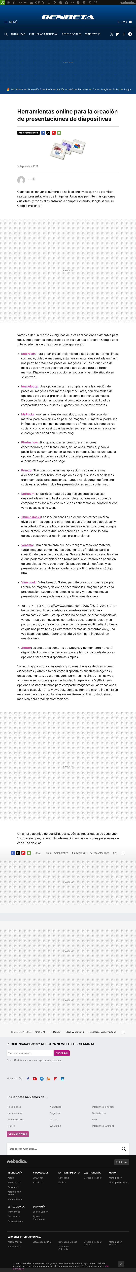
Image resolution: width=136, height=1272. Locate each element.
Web (48, 852)
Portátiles (83, 89)
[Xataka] (2, 2)
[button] (31, 179)
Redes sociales (16, 1119)
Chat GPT (40, 1032)
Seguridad (55, 1113)
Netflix (11, 1125)
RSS (48, 1078)
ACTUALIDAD (18, 34)
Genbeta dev (99, 1113)
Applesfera (13, 1187)
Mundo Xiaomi (15, 1199)
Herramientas (15, 1113)
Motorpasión (115, 1177)
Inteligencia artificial (103, 1106)
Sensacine (63, 1177)
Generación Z (34, 89)
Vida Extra (38, 1182)
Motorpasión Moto (118, 1182)
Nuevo (122, 22)
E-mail (59, 133)
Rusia (49, 89)
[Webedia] (17, 1161)
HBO (71, 89)
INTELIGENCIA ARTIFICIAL (43, 34)
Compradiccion (15, 1221)
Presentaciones (101, 852)
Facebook (124, 34)
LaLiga (127, 89)
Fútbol (116, 89)
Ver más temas (17, 1134)
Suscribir (62, 1053)
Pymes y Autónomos (39, 1217)
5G (94, 89)
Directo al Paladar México (93, 1243)
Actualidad (56, 1106)
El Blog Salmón (40, 1211)
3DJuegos (38, 1177)
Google (104, 89)
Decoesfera (14, 1216)
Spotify (60, 89)
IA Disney (56, 1032)
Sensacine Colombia (63, 1248)
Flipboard (118, 34)
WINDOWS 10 (92, 34)
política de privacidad (51, 1060)
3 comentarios (30, 132)
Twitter (112, 34)
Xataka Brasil (14, 1246)
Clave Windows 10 (75, 1032)
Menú (13, 22)
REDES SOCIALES (71, 34)
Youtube (34, 1078)
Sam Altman (17, 89)
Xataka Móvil (14, 1182)
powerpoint (80, 852)
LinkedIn (62, 1078)
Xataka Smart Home (14, 1193)
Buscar (124, 1149)
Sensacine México (67, 1242)
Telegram (130, 34)
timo (94, 1119)
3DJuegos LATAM (42, 1242)
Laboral (54, 1119)
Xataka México (15, 1242)
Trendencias (14, 1211)
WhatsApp (55, 1125)
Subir (119, 1162)
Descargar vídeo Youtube (103, 1032)
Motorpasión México (115, 1243)
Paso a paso (14, 1106)
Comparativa (61, 852)
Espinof (62, 1182)
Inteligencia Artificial (103, 1125)
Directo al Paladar (93, 1177)
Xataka (11, 1177)
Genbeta (68, 17)
